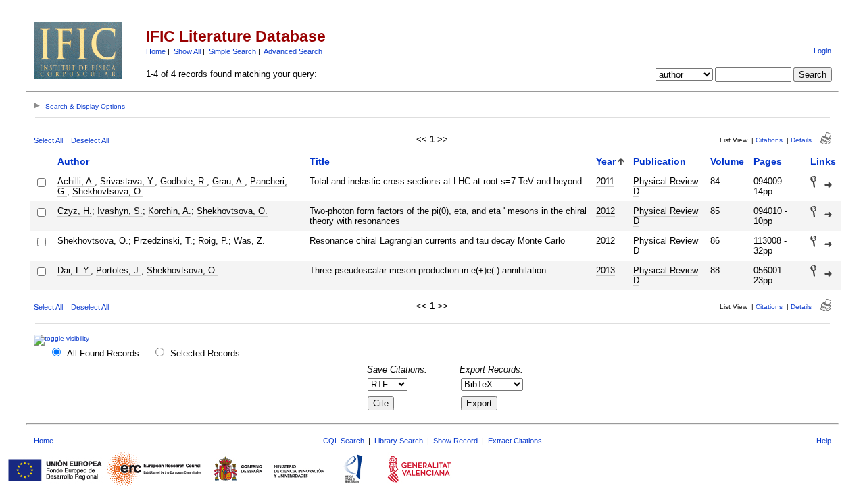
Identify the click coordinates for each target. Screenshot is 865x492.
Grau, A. (228, 181)
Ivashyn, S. (120, 211)
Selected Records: (206, 353)
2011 (605, 181)
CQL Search (343, 441)
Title (320, 161)
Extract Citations (515, 441)
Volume (727, 161)
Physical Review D (665, 186)
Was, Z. (249, 241)
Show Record (455, 441)
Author (73, 161)
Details (801, 140)
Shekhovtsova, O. (107, 191)
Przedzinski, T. (163, 241)
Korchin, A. (169, 211)
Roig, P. (213, 241)
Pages (767, 161)
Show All (187, 51)
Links (823, 161)
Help (823, 441)
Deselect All (90, 140)
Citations (769, 140)
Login (822, 51)
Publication (659, 161)
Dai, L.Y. (74, 270)
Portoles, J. (118, 270)
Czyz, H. (74, 211)
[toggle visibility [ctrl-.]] (63, 338)
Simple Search (232, 51)
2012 (605, 211)
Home (156, 51)
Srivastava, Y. (127, 181)
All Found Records (103, 353)
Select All (48, 140)
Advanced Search (293, 51)
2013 (605, 270)
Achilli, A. (76, 181)
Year (606, 161)
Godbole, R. (183, 181)
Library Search (398, 441)
